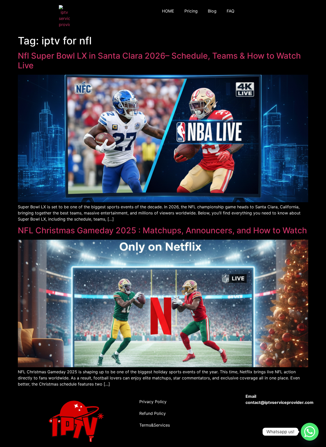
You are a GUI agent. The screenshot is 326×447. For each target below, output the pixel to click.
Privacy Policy (153, 401)
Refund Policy (152, 413)
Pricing (191, 11)
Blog (212, 11)
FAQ (230, 11)
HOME (168, 11)
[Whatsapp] (310, 432)
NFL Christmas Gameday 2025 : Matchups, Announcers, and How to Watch (162, 230)
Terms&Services (154, 425)
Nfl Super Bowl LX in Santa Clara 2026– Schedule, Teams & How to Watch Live (159, 60)
